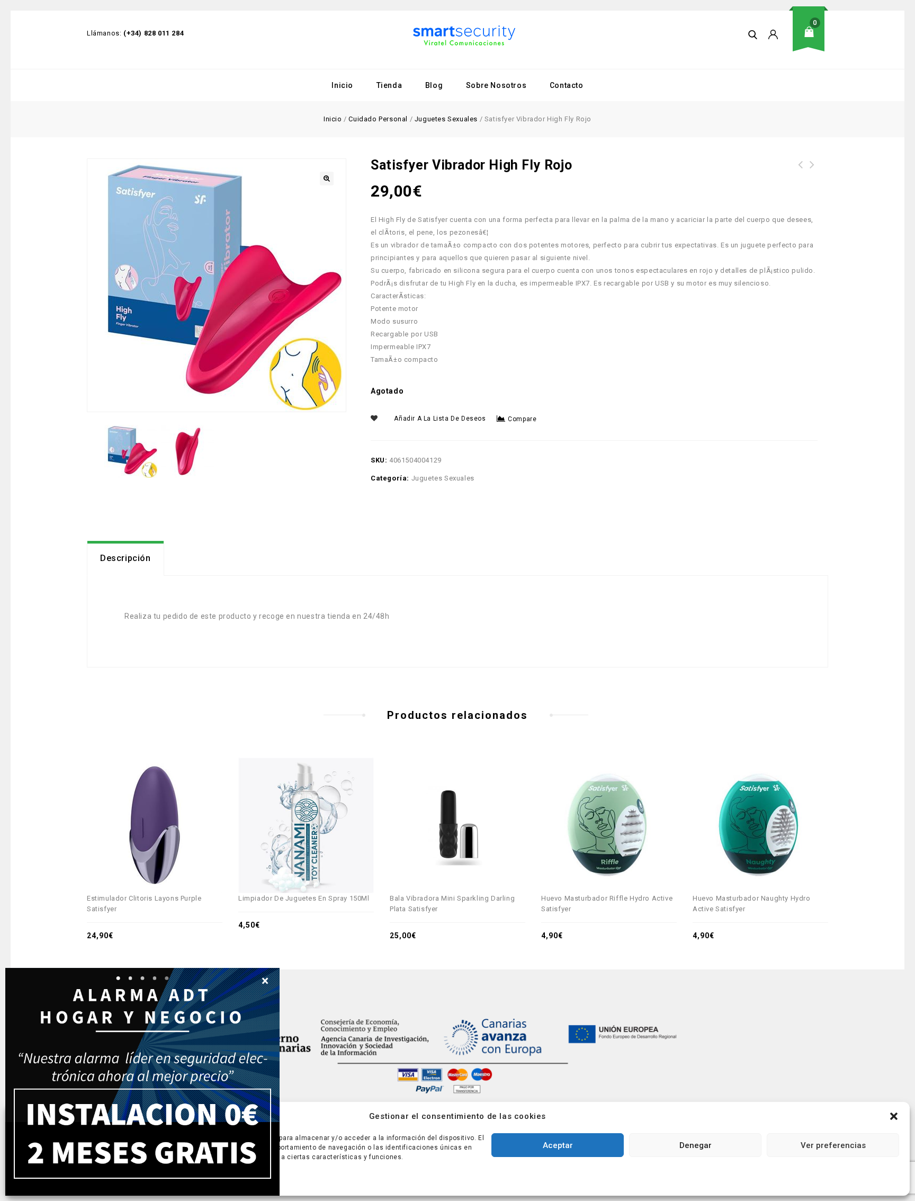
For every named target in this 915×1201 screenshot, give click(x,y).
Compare (522, 419)
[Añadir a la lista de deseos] (166, 803)
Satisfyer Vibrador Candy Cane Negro (812, 171)
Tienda (389, 85)
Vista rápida (143, 803)
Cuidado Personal (378, 119)
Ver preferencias (833, 1145)
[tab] (125, 558)
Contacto (567, 85)
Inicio (342, 85)
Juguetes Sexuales (446, 119)
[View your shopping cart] (812, 40)
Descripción (125, 558)
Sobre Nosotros (496, 85)
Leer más (492, 803)
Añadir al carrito (190, 803)
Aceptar (558, 1145)
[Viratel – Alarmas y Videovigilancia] (464, 35)
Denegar (695, 1145)
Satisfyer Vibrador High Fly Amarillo (800, 171)
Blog (434, 85)
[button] (894, 1116)
